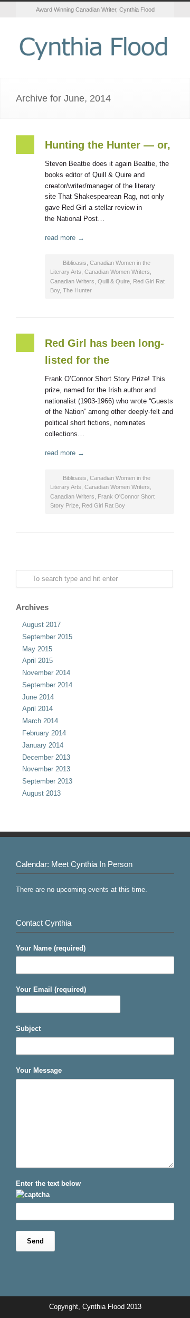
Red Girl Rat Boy (103, 505)
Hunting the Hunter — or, (107, 145)
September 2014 (47, 685)
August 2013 (41, 793)
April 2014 (37, 709)
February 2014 (44, 733)
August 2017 (41, 625)
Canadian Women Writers (117, 272)
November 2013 (46, 769)
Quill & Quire (114, 281)
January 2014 (42, 745)
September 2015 (47, 637)
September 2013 (47, 781)
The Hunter (77, 290)
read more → (64, 238)
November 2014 (46, 673)
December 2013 (46, 757)
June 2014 (38, 697)
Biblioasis (75, 263)
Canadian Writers (72, 281)
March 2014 (40, 721)
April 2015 (37, 661)
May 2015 (37, 649)
